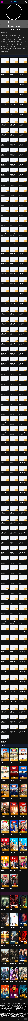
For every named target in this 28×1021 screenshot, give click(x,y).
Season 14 (21, 834)
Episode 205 (3, 741)
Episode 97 (3, 383)
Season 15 (3, 852)
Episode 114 (22, 432)
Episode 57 (21, 243)
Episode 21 (21, 124)
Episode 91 (3, 363)
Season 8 (21, 798)
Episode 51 (21, 224)
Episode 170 (13, 621)
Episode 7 (3, 84)
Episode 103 (3, 403)
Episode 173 (13, 631)
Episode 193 (3, 701)
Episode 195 (22, 701)
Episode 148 (3, 552)
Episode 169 (3, 621)
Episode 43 (3, 204)
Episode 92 (12, 363)
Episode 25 (3, 144)
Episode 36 (21, 174)
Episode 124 (3, 472)
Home (2, 1003)
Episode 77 (12, 313)
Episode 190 (3, 691)
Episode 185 (13, 671)
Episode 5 (12, 74)
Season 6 (3, 798)
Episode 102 (22, 393)
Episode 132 (22, 492)
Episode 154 (3, 572)
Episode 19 (3, 124)
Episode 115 (3, 442)
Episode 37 (3, 184)
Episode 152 (13, 562)
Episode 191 (13, 691)
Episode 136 (3, 512)
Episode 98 (12, 383)
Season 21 (3, 888)
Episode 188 (13, 681)
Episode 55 (3, 243)
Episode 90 (21, 353)
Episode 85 (3, 343)
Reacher (21, 927)
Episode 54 (21, 234)
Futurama (3, 999)
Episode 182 (13, 661)
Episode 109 (3, 422)
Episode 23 (12, 134)
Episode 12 (21, 94)
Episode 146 (13, 542)
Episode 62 (12, 263)
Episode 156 (22, 572)
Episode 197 (13, 711)
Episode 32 (12, 164)
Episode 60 (21, 253)
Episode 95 (12, 373)
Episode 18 (21, 114)
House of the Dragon (15, 963)
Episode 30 (21, 154)
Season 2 (21, 762)
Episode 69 (21, 283)
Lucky (20, 945)
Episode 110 (13, 422)
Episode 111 (22, 422)
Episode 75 (21, 303)
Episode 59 (12, 253)
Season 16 (12, 852)
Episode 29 (12, 154)
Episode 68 (12, 283)
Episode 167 (13, 612)
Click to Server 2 (14, 22)
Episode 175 (3, 641)
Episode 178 (3, 651)
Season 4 (12, 780)
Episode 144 (22, 532)
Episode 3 (21, 64)
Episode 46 (3, 214)
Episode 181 (3, 661)
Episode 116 (13, 442)
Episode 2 (12, 64)
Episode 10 (3, 94)
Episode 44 (12, 204)
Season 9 (3, 816)
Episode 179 (13, 651)
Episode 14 (12, 104)
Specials (3, 762)
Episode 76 (3, 313)
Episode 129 (22, 482)
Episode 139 (3, 522)
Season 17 (21, 852)
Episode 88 (3, 353)
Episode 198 (22, 711)
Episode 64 (3, 273)
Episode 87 (21, 343)
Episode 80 (12, 323)
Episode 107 (13, 413)
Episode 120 (22, 452)
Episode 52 (3, 234)
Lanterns (3, 909)
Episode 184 (3, 671)
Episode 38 (12, 184)
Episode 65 (12, 273)
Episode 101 (13, 393)
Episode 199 (3, 721)
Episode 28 (3, 154)
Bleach (11, 909)
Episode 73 (3, 303)
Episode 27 (21, 144)
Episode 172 (3, 631)
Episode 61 (3, 263)
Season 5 (21, 780)
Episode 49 (3, 224)
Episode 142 (3, 532)
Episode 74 (12, 303)
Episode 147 (22, 542)
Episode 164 (13, 602)
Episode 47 (12, 214)
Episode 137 (13, 512)
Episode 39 (21, 184)
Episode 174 (22, 631)
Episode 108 (22, 413)
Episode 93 (21, 363)
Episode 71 (12, 293)
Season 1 (12, 762)
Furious (11, 999)
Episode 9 (21, 84)
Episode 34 (3, 174)
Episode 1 (3, 64)
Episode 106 (3, 413)
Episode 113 (13, 432)
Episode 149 (13, 552)
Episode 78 (21, 313)
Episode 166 (3, 612)
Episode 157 (3, 582)
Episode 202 (3, 731)
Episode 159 (22, 582)
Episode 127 (3, 482)
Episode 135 (22, 502)
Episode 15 (21, 104)
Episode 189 (22, 681)
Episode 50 (12, 224)
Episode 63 (21, 263)
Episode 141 (22, 522)
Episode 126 (22, 472)
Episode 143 (13, 532)
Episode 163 (3, 602)
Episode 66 (21, 273)
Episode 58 (3, 253)
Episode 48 (21, 214)
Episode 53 (12, 234)
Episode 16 (3, 114)
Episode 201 (22, 721)
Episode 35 (12, 174)
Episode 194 (13, 701)
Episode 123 (22, 462)
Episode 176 (13, 641)
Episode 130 (3, 492)
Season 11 (21, 816)
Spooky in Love (13, 945)
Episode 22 (3, 134)
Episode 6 (21, 74)
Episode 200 (13, 721)
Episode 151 (3, 562)
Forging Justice (4, 981)
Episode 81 (21, 323)
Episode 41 (12, 194)
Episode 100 (3, 393)
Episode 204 (22, 731)
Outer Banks (4, 945)
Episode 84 (21, 333)
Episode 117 (22, 442)
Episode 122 (13, 462)
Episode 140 (13, 522)
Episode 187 (3, 681)
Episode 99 (21, 383)
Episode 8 (12, 84)
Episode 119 (13, 452)
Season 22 (12, 888)
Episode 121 (3, 462)
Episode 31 (3, 164)
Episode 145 (3, 542)
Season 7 (12, 798)
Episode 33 (21, 164)
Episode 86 (12, 343)
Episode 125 (13, 472)
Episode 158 (13, 582)
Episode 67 (3, 283)
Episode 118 (3, 452)
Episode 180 (22, 651)
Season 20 (21, 870)
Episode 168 (22, 612)
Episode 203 (13, 731)
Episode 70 (3, 293)
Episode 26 (12, 144)
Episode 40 (3, 194)
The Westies (3, 963)
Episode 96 (21, 373)
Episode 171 (22, 621)
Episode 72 (21, 293)
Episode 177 (22, 641)
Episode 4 (3, 74)
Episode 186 (22, 671)
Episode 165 (22, 602)
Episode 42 (21, 194)
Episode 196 (3, 711)
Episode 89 (12, 353)
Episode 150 (22, 552)
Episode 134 (13, 502)
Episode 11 (12, 94)
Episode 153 (22, 562)
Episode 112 (3, 432)
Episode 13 (3, 104)
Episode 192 (22, 691)
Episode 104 (13, 403)
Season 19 (12, 870)
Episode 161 (13, 592)
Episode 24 (21, 134)
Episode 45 (21, 204)
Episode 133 (3, 502)
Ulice (13, 1003)
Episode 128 (13, 482)
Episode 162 (22, 592)
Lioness (2, 927)
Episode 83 (12, 333)
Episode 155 (13, 572)
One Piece (12, 927)
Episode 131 (13, 492)
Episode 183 (22, 661)
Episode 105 (22, 403)
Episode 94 (3, 373)
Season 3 (3, 780)
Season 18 (3, 870)
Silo (20, 909)
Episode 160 (3, 592)
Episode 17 (12, 114)
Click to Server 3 (14, 26)
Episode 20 (12, 124)
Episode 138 (22, 512)
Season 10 (12, 816)
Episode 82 (3, 333)
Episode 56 (12, 243)
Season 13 (12, 834)
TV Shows (8, 1003)
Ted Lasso (21, 963)
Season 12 (3, 834)
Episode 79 (3, 323)
